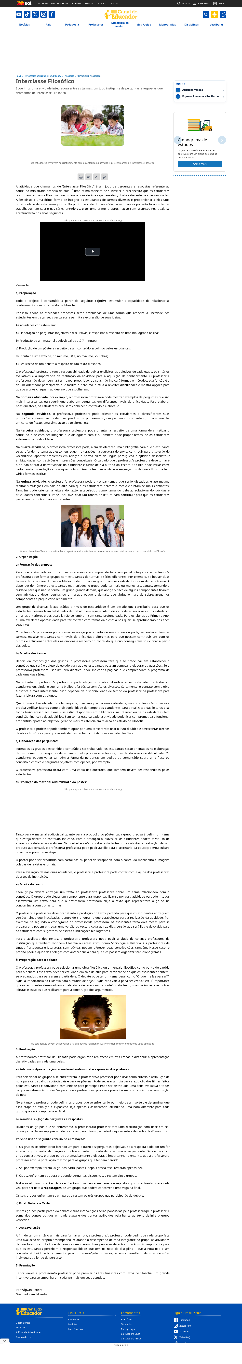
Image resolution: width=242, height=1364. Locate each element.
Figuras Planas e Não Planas (200, 96)
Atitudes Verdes (192, 89)
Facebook (184, 1319)
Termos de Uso (24, 1337)
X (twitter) (184, 1337)
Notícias (72, 1324)
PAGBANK (76, 3)
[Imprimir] (81, 176)
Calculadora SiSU (130, 1333)
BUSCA (186, 3)
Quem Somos (23, 1322)
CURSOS (88, 3)
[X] (35, 14)
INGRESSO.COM (46, 3)
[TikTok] (27, 14)
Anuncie (20, 1327)
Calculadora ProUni (131, 1338)
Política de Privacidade (28, 1332)
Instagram (185, 1325)
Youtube (183, 1331)
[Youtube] (19, 14)
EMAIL (221, 3)
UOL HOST (62, 3)
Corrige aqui (128, 1329)
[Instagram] (43, 14)
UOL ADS (113, 3)
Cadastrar (73, 1319)
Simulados (127, 1324)
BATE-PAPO (204, 3)
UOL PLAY (100, 3)
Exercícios (126, 1319)
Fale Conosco (75, 1329)
